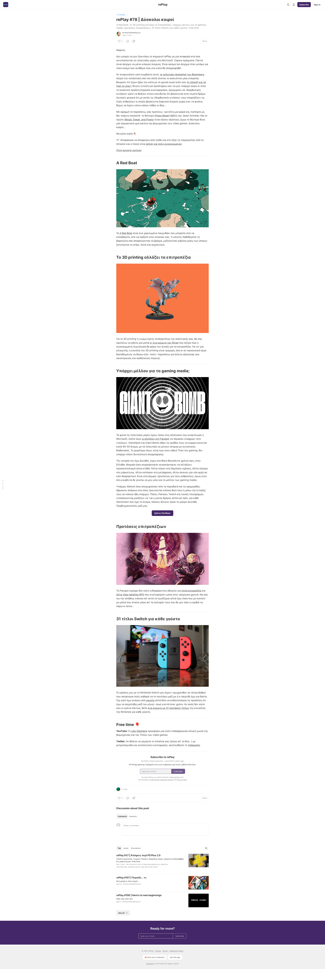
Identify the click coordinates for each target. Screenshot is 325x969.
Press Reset (162, 115)
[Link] (113, 163)
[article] (162, 863)
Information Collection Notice (162, 780)
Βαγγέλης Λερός (151, 867)
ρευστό (150, 700)
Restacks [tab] (133, 816)
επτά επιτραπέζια (191, 590)
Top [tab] (119, 848)
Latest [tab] (125, 848)
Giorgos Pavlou (134, 867)
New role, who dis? (124, 898)
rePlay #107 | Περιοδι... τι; (131, 877)
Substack (150, 963)
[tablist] (127, 816)
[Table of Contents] (3, 484)
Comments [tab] (122, 816)
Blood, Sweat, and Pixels (139, 119)
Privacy (158, 951)
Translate (122, 15)
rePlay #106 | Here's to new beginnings (139, 895)
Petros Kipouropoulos (131, 33)
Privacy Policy (182, 780)
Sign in (317, 4)
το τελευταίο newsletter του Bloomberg (182, 74)
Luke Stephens (138, 731)
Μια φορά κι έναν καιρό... (127, 881)
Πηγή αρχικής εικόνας (129, 150)
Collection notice (176, 951)
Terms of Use (175, 777)
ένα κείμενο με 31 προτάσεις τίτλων (168, 708)
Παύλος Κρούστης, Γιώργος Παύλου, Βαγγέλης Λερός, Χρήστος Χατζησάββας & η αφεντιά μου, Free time (150, 860)
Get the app (175, 957)
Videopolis (194, 745)
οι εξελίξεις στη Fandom (155, 438)
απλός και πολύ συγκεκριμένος (164, 144)
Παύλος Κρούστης (133, 864)
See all (121, 913)
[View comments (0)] (127, 41)
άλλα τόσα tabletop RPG (130, 594)
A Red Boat (126, 233)
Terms (165, 951)
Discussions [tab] (136, 848)
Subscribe (304, 4)
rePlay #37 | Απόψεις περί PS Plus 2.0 (138, 855)
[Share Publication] (293, 4)
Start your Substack (156, 957)
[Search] (288, 4)
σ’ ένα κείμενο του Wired (164, 342)
